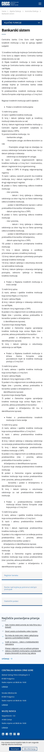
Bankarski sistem (8, 14)
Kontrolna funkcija (31, 11)
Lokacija (5, 687)
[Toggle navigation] (38, 4)
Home (4, 11)
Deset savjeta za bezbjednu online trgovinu (21, 631)
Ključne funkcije (15, 11)
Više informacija (30, 749)
